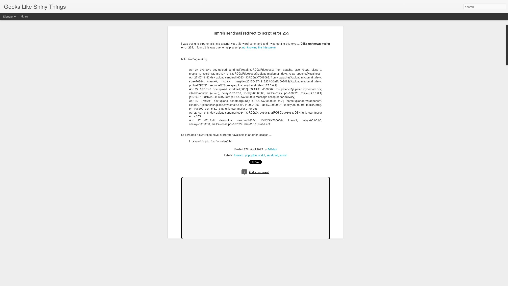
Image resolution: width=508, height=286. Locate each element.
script (261, 155)
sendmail (272, 155)
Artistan (272, 149)
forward (238, 155)
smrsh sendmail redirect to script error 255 (251, 33)
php (247, 155)
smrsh (283, 155)
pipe (254, 155)
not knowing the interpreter (259, 47)
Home (24, 16)
